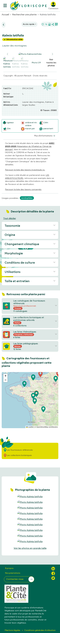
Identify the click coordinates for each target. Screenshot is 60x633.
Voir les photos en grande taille (30, 548)
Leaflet (30, 427)
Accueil (5, 14)
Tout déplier (9, 218)
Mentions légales (13, 630)
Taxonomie (12, 226)
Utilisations (12, 272)
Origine (10, 235)
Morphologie (14, 253)
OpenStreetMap (42, 427)
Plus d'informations (43, 135)
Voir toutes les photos (51, 62)
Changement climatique (22, 244)
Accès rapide (29, 24)
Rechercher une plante (24, 14)
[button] (52, 54)
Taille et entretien (17, 281)
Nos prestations (12, 573)
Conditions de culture (20, 262)
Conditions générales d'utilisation (40, 630)
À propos (9, 568)
